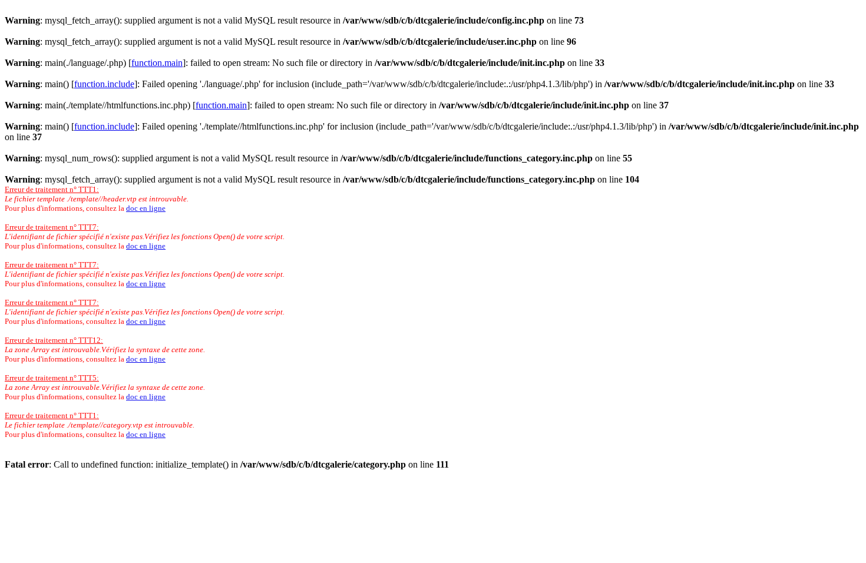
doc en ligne (146, 208)
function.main (157, 63)
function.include (104, 84)
